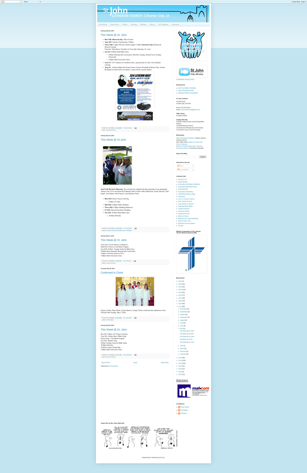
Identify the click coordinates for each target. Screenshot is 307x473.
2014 (180, 306)
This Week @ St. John (114, 34)
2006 (180, 374)
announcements (111, 130)
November (183, 312)
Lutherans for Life (183, 213)
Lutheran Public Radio (185, 206)
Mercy (152, 24)
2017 (180, 298)
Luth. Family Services (185, 201)
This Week (103, 24)
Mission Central (183, 216)
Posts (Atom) (114, 366)
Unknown (183, 413)
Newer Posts (105, 362)
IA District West (183, 189)
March (182, 348)
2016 (180, 301)
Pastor (125, 24)
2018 (180, 295)
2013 (180, 358)
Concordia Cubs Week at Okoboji (189, 184)
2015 (180, 303)
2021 (180, 287)
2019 (180, 292)
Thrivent (180, 226)
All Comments (183, 169)
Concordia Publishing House (187, 187)
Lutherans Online (183, 211)
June (182, 326)
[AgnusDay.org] (139, 448)
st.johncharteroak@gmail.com (190, 110)
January (183, 354)
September (184, 317)
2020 (180, 289)
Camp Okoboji (182, 182)
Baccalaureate (120, 230)
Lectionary (181, 196)
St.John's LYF (182, 179)
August (182, 320)
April (181, 346)
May (181, 328)
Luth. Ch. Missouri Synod (186, 199)
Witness (143, 24)
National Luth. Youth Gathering (188, 218)
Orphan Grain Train (184, 221)
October (183, 314)
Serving (134, 24)
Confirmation (110, 320)
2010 (180, 366)
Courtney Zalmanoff (183, 148)
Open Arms (114, 24)
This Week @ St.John (113, 139)
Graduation (128, 230)
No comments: (128, 128)
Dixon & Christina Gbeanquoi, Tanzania (190, 146)
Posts (181, 166)
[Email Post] (135, 128)
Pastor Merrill (184, 407)
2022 (180, 284)
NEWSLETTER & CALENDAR (188, 93)
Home (135, 362)
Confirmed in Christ (112, 272)
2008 (180, 372)
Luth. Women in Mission (186, 204)
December (183, 309)
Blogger (162, 457)
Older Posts (164, 362)
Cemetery (175, 24)
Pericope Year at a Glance (186, 223)
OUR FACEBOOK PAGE (186, 90)
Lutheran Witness (183, 209)
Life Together (163, 24)
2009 (180, 369)
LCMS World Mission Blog (186, 194)
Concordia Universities (185, 192)
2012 (180, 360)
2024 (180, 281)
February (183, 351)
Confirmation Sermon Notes (185, 79)
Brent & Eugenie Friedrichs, (186, 138)
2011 (180, 363)
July (181, 323)
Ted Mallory (184, 410)
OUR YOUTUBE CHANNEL (187, 88)
